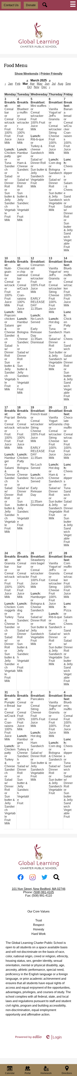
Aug (60, 83)
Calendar (10, 1073)
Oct (29, 87)
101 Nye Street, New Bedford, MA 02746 (38, 888)
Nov (36, 87)
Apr (32, 83)
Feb (17, 83)
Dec (44, 87)
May (39, 83)
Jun (47, 83)
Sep (68, 83)
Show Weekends (26, 73)
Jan (10, 83)
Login (53, 1037)
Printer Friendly (51, 73)
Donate (31, 5)
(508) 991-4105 (43, 892)
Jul (54, 83)
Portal (28, 1073)
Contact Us (11, 5)
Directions (67, 1073)
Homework (46, 1073)
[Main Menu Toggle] (73, 4)
